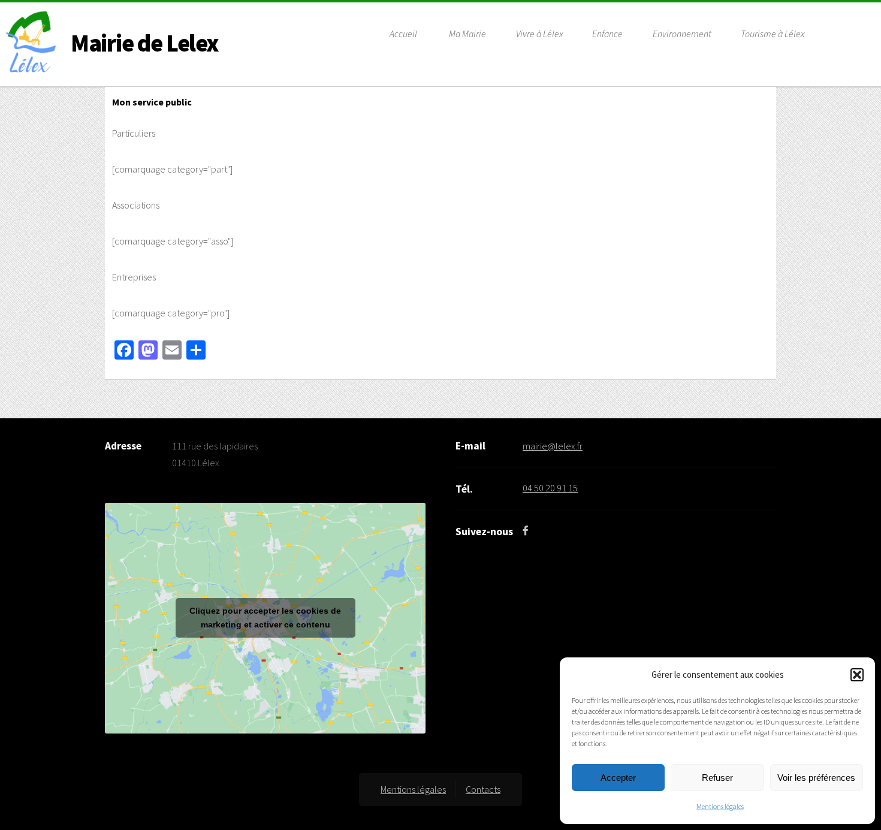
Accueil (403, 34)
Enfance (607, 34)
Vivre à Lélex (539, 34)
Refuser (717, 777)
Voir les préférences (816, 777)
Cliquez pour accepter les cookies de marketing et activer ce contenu (265, 617)
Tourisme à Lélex (772, 34)
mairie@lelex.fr (553, 446)
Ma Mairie (467, 34)
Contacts (483, 789)
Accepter (618, 777)
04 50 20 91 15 (550, 488)
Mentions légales (720, 806)
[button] (857, 675)
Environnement (682, 34)
